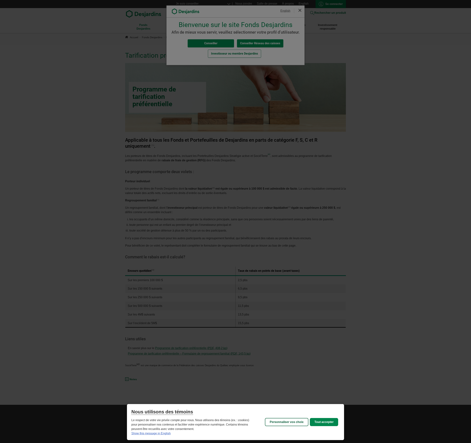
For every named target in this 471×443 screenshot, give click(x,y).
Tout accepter (324, 422)
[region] (235, 422)
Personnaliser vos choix (287, 422)
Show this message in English (151, 433)
